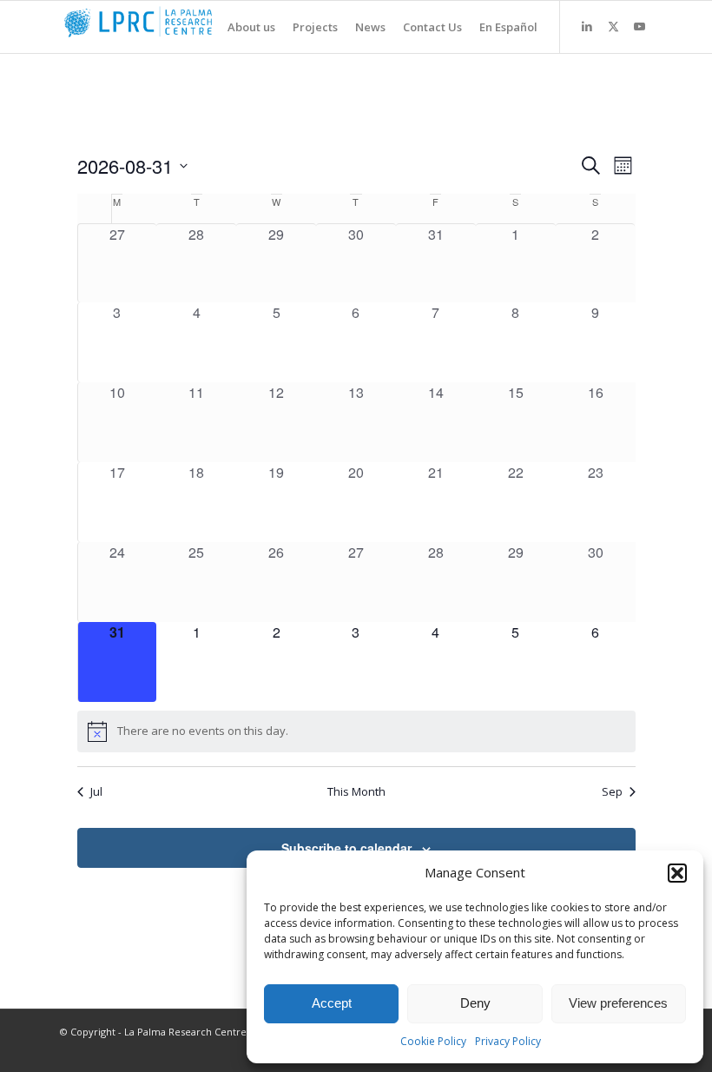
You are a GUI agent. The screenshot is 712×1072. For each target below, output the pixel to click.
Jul (96, 791)
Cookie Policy (433, 1041)
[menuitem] (242, 27)
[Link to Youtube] (639, 26)
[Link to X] (613, 26)
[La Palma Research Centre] (190, 27)
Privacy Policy (508, 1041)
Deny (475, 1003)
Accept (332, 1003)
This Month (356, 791)
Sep (612, 791)
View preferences (618, 1003)
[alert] (356, 731)
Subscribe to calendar (346, 848)
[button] (677, 873)
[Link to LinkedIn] (587, 26)
